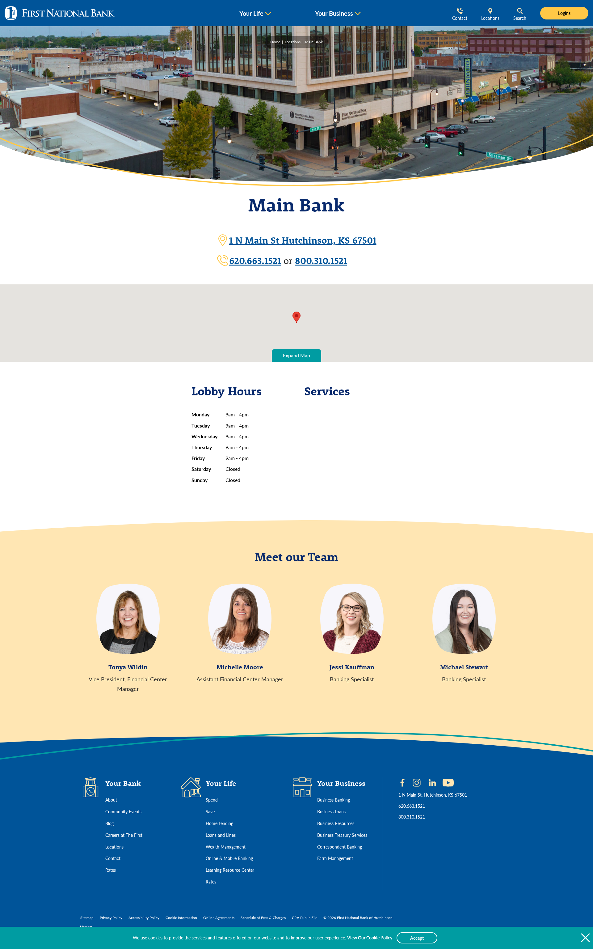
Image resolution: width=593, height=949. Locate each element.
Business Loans (331, 811)
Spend (212, 800)
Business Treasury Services (342, 835)
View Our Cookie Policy (369, 937)
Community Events (123, 811)
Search (519, 18)
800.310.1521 (321, 260)
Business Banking (333, 800)
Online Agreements (218, 917)
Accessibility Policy (143, 917)
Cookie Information (181, 917)
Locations (490, 18)
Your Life (251, 13)
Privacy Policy (111, 917)
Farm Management (335, 858)
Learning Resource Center (230, 870)
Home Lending (219, 823)
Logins (564, 13)
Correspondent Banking (339, 847)
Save (210, 811)
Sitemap (87, 917)
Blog (109, 823)
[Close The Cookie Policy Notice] (585, 938)
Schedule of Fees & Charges (263, 917)
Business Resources (335, 823)
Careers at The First (123, 835)
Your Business (334, 13)
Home (275, 42)
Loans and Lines (221, 835)
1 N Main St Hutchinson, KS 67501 (302, 240)
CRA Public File (304, 917)
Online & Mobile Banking (229, 858)
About (111, 800)
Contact (459, 18)
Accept (417, 938)
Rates (110, 870)
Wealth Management (226, 847)
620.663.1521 (255, 260)
